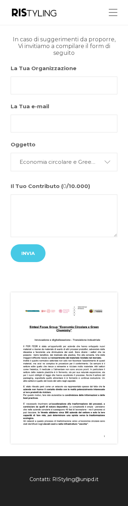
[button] (64, 162)
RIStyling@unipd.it (75, 479)
